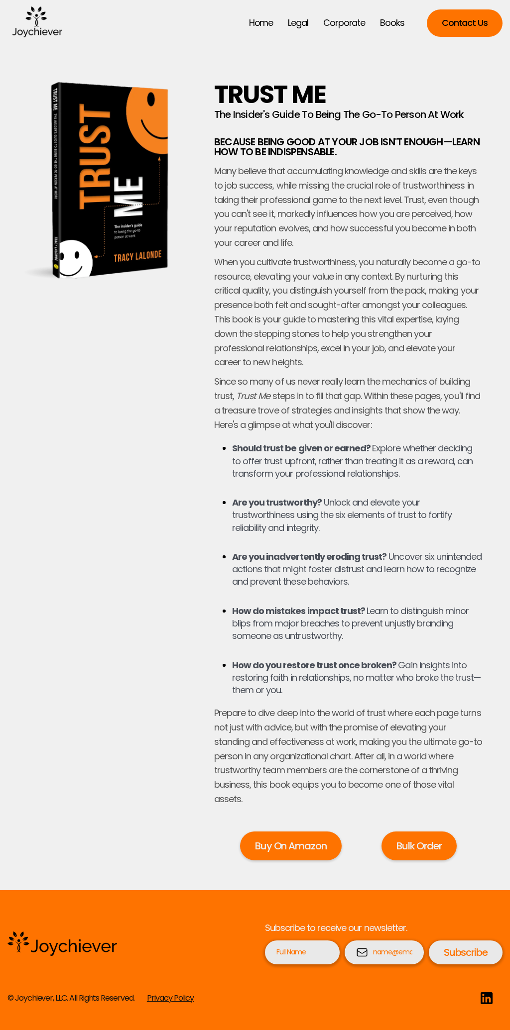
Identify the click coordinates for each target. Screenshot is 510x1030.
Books (392, 22)
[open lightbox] (95, 180)
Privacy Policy (170, 998)
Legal (298, 22)
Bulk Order (419, 846)
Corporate (344, 22)
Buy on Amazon (291, 846)
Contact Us (465, 22)
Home (261, 22)
